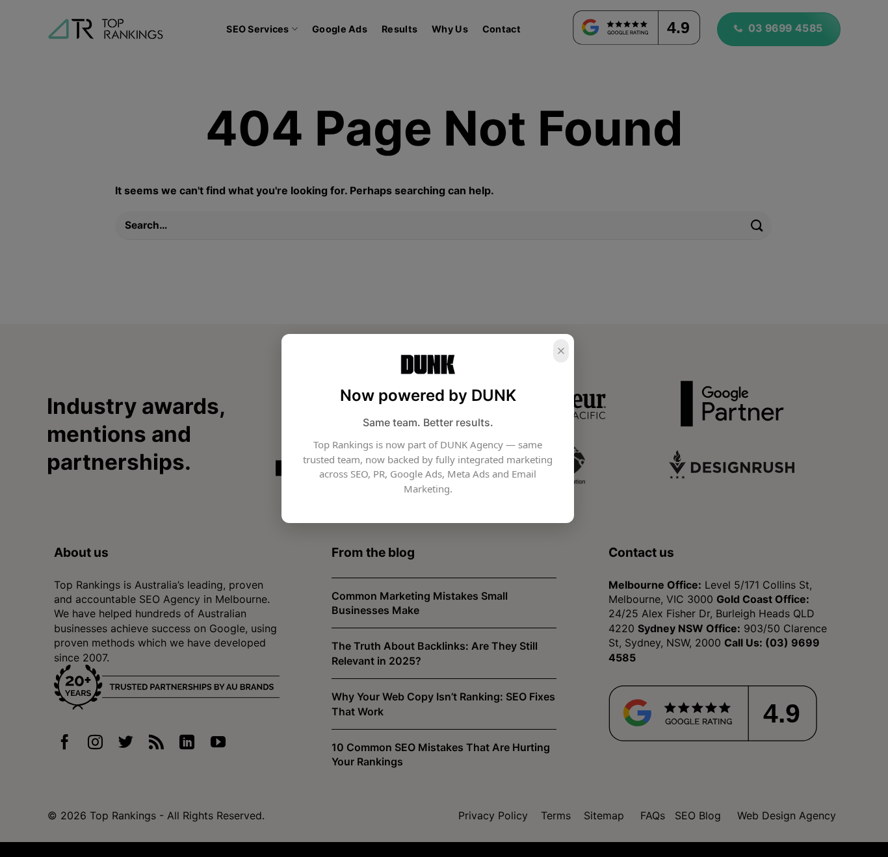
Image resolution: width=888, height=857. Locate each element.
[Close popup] (561, 351)
